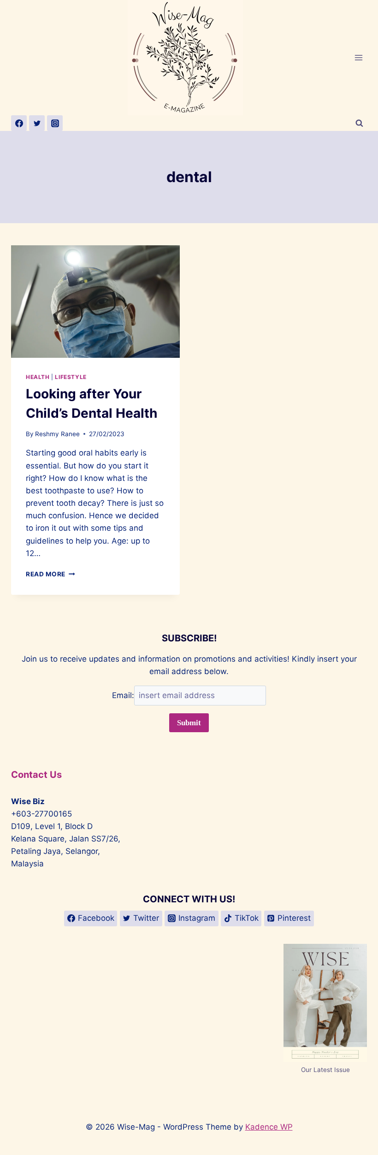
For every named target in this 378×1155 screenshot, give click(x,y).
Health (38, 376)
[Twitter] (37, 123)
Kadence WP (269, 1126)
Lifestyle (70, 376)
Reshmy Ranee (57, 434)
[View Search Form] (359, 123)
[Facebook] (19, 123)
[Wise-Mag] (189, 57)
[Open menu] (358, 57)
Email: (123, 695)
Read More (50, 574)
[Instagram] (55, 123)
